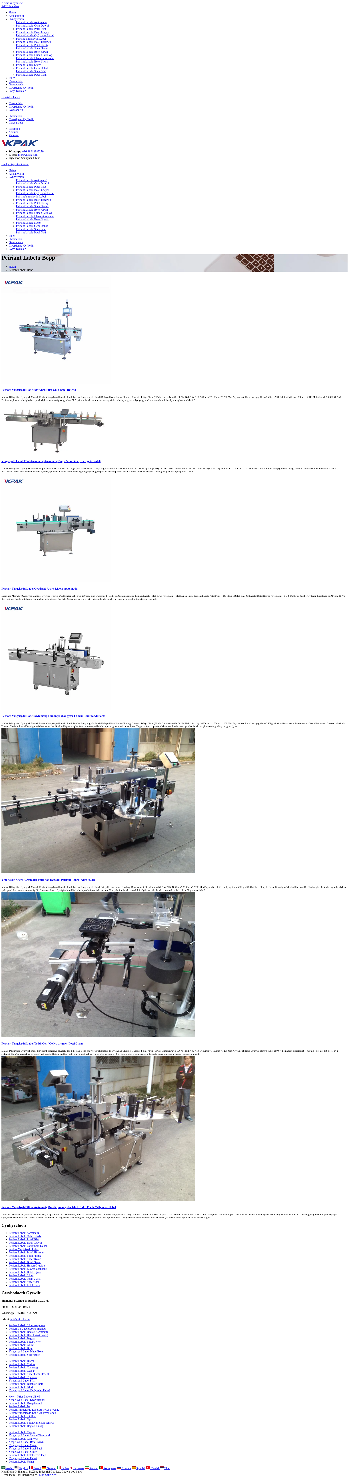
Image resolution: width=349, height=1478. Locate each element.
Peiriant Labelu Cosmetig (23, 1367)
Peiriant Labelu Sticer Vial (31, 71)
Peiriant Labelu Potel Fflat (31, 28)
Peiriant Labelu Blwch (22, 1360)
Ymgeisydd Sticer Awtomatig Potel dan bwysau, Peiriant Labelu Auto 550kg (48, 879)
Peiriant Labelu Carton (22, 1364)
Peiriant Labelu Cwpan (22, 1370)
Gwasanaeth (16, 84)
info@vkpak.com (27, 154)
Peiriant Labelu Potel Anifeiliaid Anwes (31, 1422)
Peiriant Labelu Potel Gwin (31, 74)
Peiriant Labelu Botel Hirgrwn (33, 41)
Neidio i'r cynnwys (12, 3)
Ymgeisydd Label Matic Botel (26, 1351)
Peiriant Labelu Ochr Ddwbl (32, 25)
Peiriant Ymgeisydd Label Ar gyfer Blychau (34, 1409)
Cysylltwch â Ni (18, 90)
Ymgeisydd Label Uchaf (23, 1458)
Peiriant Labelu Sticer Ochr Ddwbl (29, 1374)
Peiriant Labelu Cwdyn (22, 1432)
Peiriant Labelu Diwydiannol (25, 1403)
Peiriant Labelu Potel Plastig (32, 45)
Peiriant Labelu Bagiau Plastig (26, 1425)
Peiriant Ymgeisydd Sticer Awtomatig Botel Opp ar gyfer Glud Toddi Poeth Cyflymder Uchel (58, 1207)
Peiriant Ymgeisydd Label (31, 38)
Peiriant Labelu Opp (20, 1419)
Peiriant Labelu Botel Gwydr (32, 32)
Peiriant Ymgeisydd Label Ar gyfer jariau (32, 1412)
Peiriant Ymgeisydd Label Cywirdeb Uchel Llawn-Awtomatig (39, 588)
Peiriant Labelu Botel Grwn (32, 51)
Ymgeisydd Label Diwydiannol (27, 1399)
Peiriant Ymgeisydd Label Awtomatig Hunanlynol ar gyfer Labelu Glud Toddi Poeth (53, 715)
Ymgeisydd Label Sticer (23, 1451)
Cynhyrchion (16, 19)
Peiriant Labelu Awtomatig (31, 22)
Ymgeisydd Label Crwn (23, 1445)
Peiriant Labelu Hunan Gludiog (34, 55)
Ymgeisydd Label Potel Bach (26, 1448)
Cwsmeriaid (16, 81)
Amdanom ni (16, 15)
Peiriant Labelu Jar (19, 1406)
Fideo (12, 77)
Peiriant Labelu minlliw (22, 1416)
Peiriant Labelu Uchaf (21, 1461)
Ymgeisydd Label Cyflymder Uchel (29, 1390)
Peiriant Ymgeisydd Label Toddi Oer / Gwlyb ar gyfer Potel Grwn (42, 1043)
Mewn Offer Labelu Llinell (24, 1396)
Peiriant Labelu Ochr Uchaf (32, 68)
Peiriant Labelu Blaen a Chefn (26, 1383)
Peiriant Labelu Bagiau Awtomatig (28, 1331)
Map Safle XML (48, 1474)
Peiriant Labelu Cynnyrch (23, 1438)
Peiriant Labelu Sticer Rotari (32, 48)
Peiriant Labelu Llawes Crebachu (35, 58)
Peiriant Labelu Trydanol (23, 1377)
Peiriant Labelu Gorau (21, 1344)
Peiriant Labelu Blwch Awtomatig (28, 1335)
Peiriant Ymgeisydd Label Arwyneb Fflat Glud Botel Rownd (38, 389)
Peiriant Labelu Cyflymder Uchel (35, 35)
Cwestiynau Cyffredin (21, 87)
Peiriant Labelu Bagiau (22, 1338)
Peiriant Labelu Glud (21, 1387)
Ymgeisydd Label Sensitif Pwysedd (29, 1435)
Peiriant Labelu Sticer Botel (24, 1354)
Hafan (12, 12)
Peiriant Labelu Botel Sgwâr (32, 61)
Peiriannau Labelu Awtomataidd (27, 1328)
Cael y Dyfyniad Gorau (15, 164)
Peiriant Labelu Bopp (21, 1348)
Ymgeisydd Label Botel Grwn (26, 1441)
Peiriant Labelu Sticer (28, 64)
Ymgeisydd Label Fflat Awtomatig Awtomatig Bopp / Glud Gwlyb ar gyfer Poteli (51, 461)
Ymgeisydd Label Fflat (22, 1380)
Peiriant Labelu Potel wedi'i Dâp (27, 1455)
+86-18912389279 (33, 151)
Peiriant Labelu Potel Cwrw (25, 1341)
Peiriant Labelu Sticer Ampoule (27, 1325)
